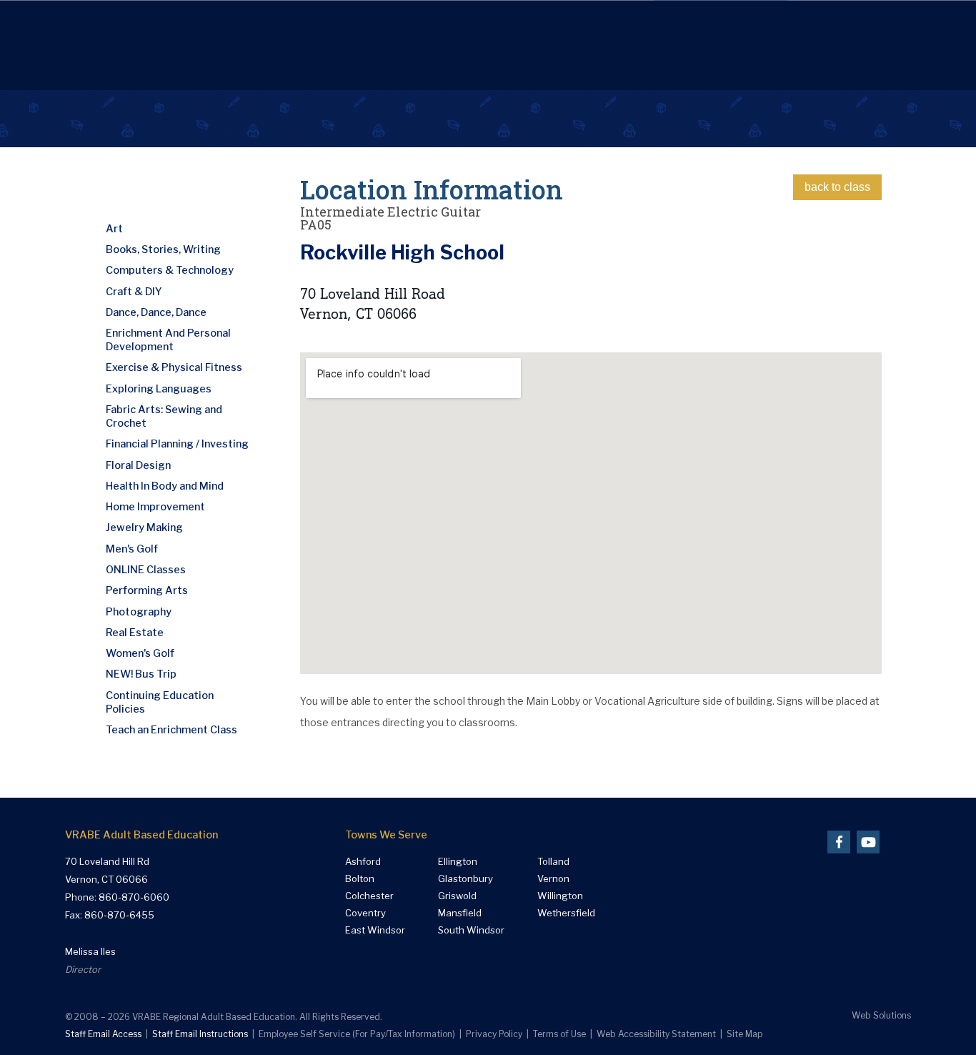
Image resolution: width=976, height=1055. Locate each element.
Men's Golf (132, 549)
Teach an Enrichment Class (171, 729)
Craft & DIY (134, 291)
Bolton (359, 878)
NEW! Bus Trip (141, 674)
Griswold (457, 896)
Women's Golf (140, 653)
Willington (560, 896)
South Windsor (471, 930)
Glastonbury (465, 878)
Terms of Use (559, 1034)
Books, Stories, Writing (163, 249)
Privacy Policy (494, 1034)
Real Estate (135, 632)
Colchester (369, 896)
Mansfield (460, 913)
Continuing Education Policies (160, 702)
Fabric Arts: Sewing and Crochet (164, 416)
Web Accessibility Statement (656, 1034)
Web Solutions (881, 1015)
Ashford (363, 861)
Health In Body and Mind (165, 486)
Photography (138, 611)
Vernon (553, 878)
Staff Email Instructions (200, 1034)
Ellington (457, 861)
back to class (837, 187)
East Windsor (375, 930)
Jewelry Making (144, 527)
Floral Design (138, 465)
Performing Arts (147, 590)
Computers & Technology (170, 270)
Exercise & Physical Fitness (174, 367)
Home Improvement (155, 506)
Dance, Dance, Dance (156, 312)
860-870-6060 (134, 897)
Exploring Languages (158, 388)
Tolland (553, 861)
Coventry (365, 913)
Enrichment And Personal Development (168, 340)
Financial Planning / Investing (177, 443)
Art (114, 228)
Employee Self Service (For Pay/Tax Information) (357, 1034)
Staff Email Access (103, 1034)
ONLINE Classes (146, 569)
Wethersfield (566, 913)
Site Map (744, 1034)
